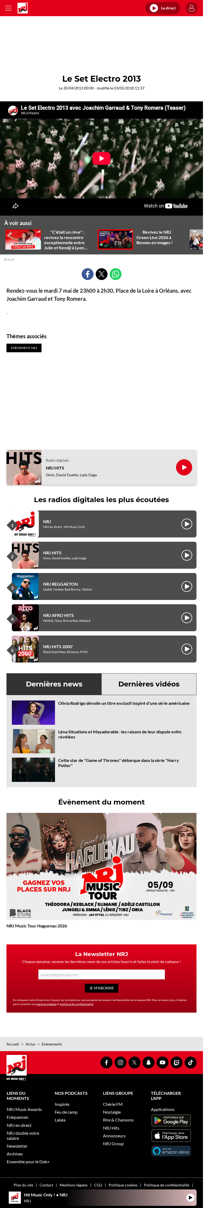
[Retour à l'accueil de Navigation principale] (23, 8)
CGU (98, 1185)
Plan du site (23, 1185)
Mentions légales (74, 1185)
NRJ (47, 521)
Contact (46, 1185)
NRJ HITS (55, 467)
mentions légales (46, 1004)
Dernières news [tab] (54, 684)
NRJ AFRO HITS (58, 615)
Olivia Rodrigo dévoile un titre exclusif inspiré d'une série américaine (124, 703)
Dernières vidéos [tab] (149, 684)
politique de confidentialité (76, 1004)
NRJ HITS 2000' (58, 646)
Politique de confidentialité (166, 1185)
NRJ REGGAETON (60, 583)
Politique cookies (123, 1185)
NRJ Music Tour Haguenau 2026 (36, 925)
